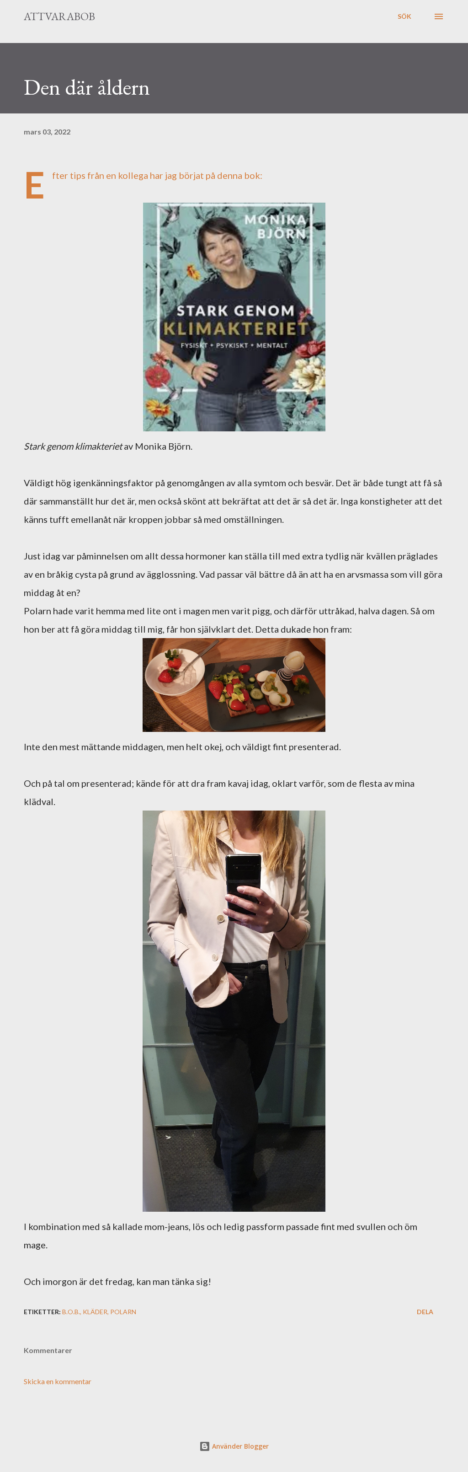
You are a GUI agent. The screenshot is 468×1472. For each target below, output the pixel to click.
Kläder (95, 1312)
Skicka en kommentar (57, 1381)
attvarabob (59, 16)
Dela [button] (425, 1312)
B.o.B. (71, 1312)
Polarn (123, 1312)
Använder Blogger (239, 1446)
